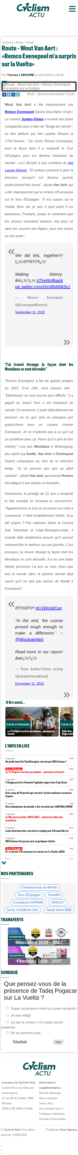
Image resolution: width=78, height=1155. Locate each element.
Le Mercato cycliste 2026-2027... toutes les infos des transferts (39, 817)
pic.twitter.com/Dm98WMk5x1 (42, 286)
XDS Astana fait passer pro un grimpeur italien (39, 840)
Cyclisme (7, 42)
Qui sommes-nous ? (51, 1108)
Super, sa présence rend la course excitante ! (44, 1008)
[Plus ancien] (3, 862)
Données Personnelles (52, 1119)
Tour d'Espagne (29, 895)
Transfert (54, 895)
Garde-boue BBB (59, 910)
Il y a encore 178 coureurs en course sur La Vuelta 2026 (39, 850)
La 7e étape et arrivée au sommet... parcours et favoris (39, 771)
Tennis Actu (46, 1103)
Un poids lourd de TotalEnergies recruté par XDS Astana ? (39, 760)
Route (19, 42)
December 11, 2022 (29, 683)
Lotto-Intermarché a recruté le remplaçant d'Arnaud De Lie (39, 829)
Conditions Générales (52, 1113)
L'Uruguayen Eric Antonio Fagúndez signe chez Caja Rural (39, 781)
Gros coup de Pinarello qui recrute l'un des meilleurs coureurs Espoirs (39, 793)
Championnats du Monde (39, 887)
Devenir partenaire (50, 1093)
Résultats (20, 1041)
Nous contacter (48, 1098)
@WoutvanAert (29, 639)
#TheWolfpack (49, 280)
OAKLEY (58, 902)
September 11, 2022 (30, 312)
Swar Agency (68, 1129)
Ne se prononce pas (26, 1032)
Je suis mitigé (21, 1015)
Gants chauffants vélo (22, 910)
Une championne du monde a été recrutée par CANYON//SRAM (39, 805)
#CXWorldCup (49, 608)
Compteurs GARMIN (28, 902)
